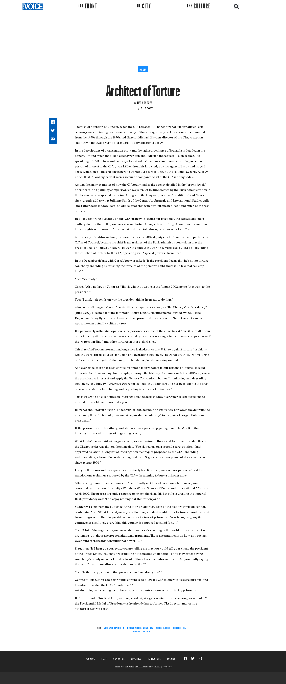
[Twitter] (193, 658)
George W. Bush (163, 627)
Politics (146, 631)
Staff (104, 658)
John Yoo (177, 627)
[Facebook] (185, 658)
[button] (236, 6)
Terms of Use (154, 658)
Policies (171, 658)
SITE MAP (167, 667)
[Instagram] (200, 658)
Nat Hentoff (144, 102)
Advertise (136, 658)
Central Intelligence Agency (140, 627)
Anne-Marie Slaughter (114, 627)
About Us (90, 658)
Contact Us (119, 658)
